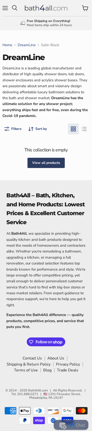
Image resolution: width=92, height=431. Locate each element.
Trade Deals (67, 370)
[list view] (84, 129)
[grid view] (73, 129)
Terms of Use (26, 370)
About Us (55, 358)
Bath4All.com (38, 390)
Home (7, 45)
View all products (46, 162)
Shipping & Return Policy (29, 364)
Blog (47, 370)
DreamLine (27, 45)
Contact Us (32, 358)
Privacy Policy (68, 364)
